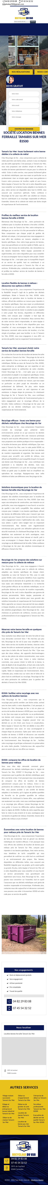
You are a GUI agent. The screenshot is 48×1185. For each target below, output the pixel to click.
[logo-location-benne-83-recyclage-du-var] (24, 13)
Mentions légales (37, 1180)
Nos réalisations (21, 72)
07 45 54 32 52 (27, 1)
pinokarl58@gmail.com (14, 4)
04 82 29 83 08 (11, 1)
